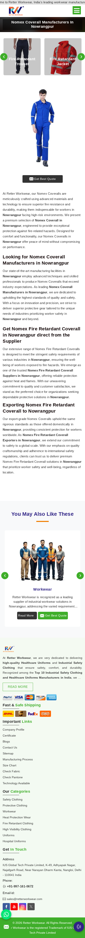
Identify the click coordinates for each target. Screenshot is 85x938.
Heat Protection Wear (17, 817)
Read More (26, 615)
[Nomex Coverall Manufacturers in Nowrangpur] (42, 128)
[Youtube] (14, 906)
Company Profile (13, 729)
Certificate (9, 735)
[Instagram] (22, 906)
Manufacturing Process (18, 759)
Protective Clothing (15, 805)
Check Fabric (11, 771)
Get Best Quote (45, 178)
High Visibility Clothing (17, 829)
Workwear (42, 589)
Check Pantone (13, 777)
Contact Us (10, 747)
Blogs (6, 741)
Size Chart (9, 765)
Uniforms (8, 835)
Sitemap (8, 753)
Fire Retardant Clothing (18, 823)
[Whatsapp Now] (6, 914)
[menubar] (77, 10)
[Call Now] (79, 927)
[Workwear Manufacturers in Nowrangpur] (42, 556)
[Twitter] (31, 906)
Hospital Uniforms (14, 841)
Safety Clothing (12, 799)
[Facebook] (6, 906)
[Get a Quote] (6, 927)
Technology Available (16, 783)
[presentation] (3, 56)
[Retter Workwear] (16, 11)
